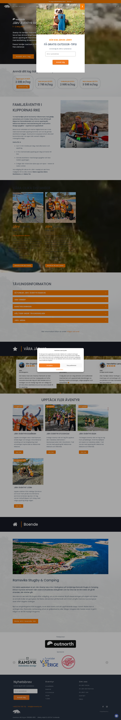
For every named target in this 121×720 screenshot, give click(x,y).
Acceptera (50, 365)
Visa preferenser (71, 365)
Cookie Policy (59, 369)
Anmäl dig (60, 62)
